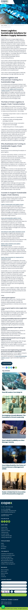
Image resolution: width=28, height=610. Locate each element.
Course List (3, 576)
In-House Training (5, 534)
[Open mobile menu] (26, 2)
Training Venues (4, 532)
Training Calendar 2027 (6, 537)
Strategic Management (6, 557)
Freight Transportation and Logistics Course (12, 204)
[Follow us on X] (14, 368)
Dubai (2, 543)
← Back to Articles (6, 363)
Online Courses (4, 529)
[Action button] (12, 591)
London (2, 545)
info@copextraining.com (9, 512)
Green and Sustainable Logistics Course (11, 218)
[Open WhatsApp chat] (3, 607)
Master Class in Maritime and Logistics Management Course (10, 244)
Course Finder (4, 527)
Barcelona (3, 548)
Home (2, 25)
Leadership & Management (7, 553)
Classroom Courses (5, 530)
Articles (5, 25)
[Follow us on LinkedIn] (7, 521)
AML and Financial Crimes (7, 560)
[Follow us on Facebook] (6, 368)
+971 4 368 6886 (6, 509)
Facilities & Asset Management (8, 564)
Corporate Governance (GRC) (8, 555)
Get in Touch (4, 571)
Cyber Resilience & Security (7, 562)
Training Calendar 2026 (6, 535)
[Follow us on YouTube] (9, 521)
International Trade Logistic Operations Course (13, 231)
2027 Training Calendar (6, 603)
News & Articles (4, 573)
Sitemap (3, 575)
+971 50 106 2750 (12, 510)
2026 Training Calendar (6, 602)
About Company (5, 569)
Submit (4, 595)
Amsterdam (4, 546)
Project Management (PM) (7, 558)
